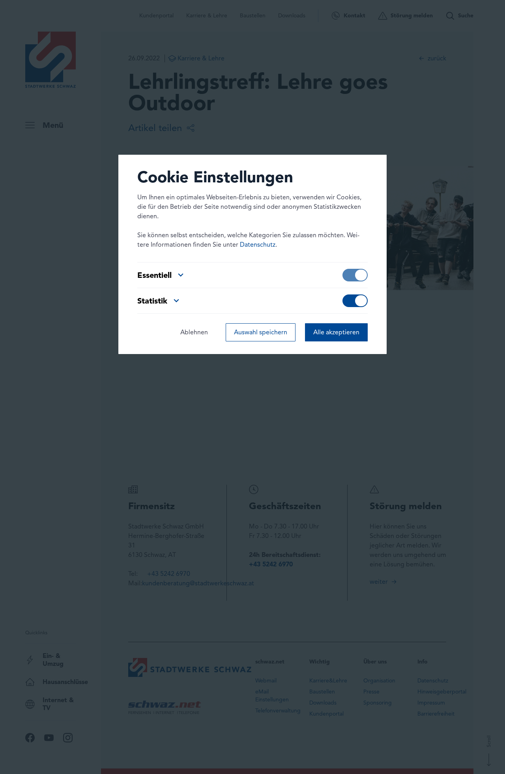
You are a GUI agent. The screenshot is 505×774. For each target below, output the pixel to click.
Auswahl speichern (260, 332)
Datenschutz (257, 244)
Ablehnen (194, 332)
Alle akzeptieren (336, 332)
